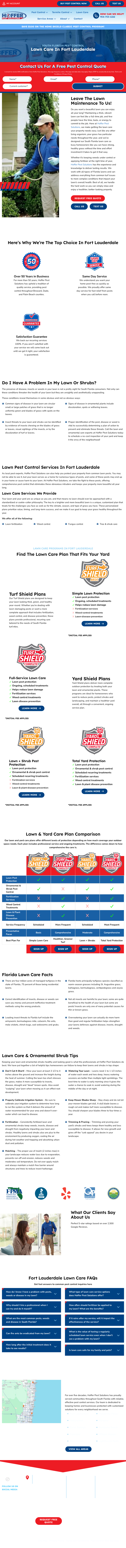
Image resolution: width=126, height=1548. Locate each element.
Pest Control (38, 12)
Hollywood (76, 1420)
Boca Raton (76, 1441)
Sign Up (39, 949)
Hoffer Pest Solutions (81, 164)
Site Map (42, 1540)
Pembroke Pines (108, 1413)
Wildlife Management (80, 1495)
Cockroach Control (78, 1482)
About (63, 18)
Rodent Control (77, 1491)
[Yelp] (10, 1494)
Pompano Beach (108, 1427)
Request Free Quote (48, 1521)
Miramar (104, 1420)
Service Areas (45, 18)
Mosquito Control (107, 1486)
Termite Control (60, 12)
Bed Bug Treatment (108, 1491)
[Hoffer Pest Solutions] (14, 15)
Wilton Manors (107, 1434)
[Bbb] (22, 1494)
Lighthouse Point (109, 1441)
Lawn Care (82, 12)
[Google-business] (16, 1494)
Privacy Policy (67, 74)
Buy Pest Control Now (73, 3)
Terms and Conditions (77, 1540)
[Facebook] (3, 1494)
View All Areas (78, 1449)
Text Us (116, 3)
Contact (78, 18)
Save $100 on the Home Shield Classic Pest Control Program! (63, 26)
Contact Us (103, 1495)
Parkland (75, 1434)
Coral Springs (78, 1427)
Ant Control (75, 1486)
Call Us (99, 3)
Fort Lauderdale (79, 1413)
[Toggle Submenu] (47, 12)
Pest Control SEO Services (105, 1540)
